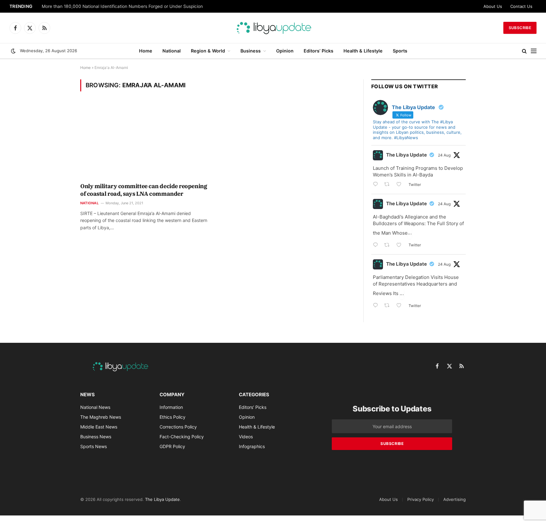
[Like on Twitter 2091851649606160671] (401, 245)
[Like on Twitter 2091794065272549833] (401, 306)
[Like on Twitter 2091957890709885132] (401, 185)
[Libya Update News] (273, 27)
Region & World (208, 50)
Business (250, 50)
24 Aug (444, 155)
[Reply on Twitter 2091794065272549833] (377, 306)
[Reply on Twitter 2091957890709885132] (377, 185)
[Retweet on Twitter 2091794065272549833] (389, 306)
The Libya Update (406, 155)
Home (145, 50)
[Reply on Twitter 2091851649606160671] (377, 245)
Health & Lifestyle (363, 50)
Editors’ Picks (318, 50)
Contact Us (521, 6)
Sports (400, 50)
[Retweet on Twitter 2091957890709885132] (389, 185)
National (171, 50)
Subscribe (520, 27)
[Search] (524, 51)
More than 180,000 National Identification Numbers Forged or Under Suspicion (122, 6)
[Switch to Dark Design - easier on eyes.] (13, 50)
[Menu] (534, 51)
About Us (492, 6)
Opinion (285, 50)
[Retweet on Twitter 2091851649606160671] (389, 245)
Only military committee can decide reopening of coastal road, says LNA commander (143, 189)
